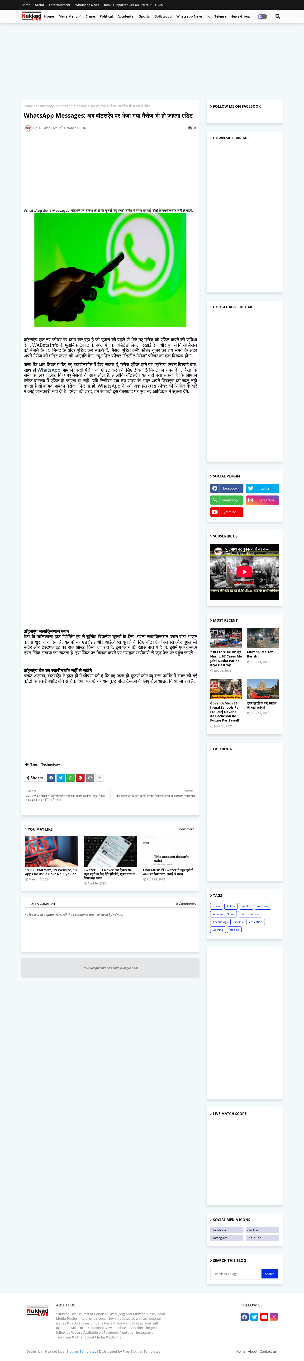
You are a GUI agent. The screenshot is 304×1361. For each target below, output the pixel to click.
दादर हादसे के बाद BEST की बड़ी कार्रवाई (262, 705)
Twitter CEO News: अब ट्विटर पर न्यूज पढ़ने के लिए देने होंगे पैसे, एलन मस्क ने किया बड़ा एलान (109, 874)
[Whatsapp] (70, 778)
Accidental (126, 16)
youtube (230, 512)
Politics (246, 906)
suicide (234, 930)
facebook (230, 488)
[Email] (90, 778)
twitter (266, 488)
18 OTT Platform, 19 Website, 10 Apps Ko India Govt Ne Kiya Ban (51, 872)
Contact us (268, 1351)
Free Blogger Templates (141, 1351)
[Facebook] (51, 778)
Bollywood (163, 16)
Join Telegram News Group (228, 16)
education (255, 922)
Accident (263, 906)
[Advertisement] (152, 61)
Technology (45, 106)
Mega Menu (68, 16)
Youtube (255, 1238)
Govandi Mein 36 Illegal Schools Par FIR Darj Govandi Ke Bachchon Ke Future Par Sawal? (225, 712)
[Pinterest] (80, 778)
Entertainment (60, 5)
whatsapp (230, 500)
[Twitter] (61, 778)
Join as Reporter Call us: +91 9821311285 (133, 5)
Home (49, 16)
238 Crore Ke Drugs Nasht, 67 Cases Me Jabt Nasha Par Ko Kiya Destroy (226, 658)
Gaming (218, 930)
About (252, 1351)
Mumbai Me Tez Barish (260, 654)
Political (106, 16)
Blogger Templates (81, 1351)
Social (40, 5)
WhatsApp (49, 370)
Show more (186, 829)
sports (238, 922)
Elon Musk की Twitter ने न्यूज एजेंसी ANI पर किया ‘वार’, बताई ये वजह (168, 872)
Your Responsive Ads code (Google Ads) (110, 968)
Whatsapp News (87, 5)
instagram (266, 500)
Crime (26, 5)
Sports (144, 16)
